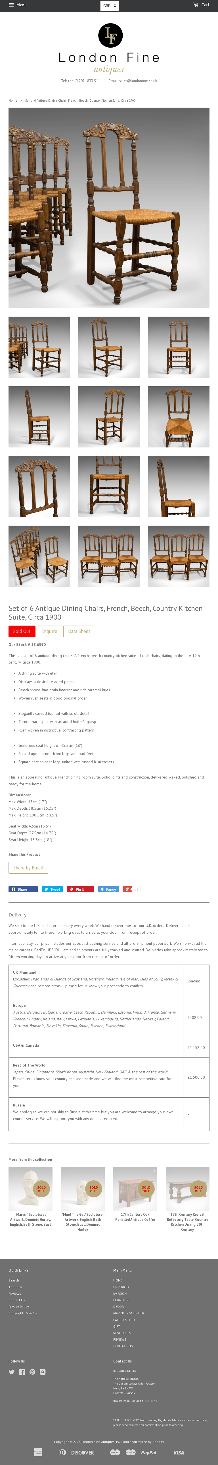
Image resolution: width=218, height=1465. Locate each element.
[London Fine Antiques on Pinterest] (32, 1373)
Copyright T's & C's (23, 1313)
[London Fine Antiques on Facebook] (22, 1373)
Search (14, 1280)
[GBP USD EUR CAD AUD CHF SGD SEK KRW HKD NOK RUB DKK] (109, 6)
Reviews (15, 1293)
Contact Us (17, 1300)
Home (13, 100)
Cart (205, 5)
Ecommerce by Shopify (147, 1442)
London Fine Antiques (98, 1442)
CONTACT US (123, 1346)
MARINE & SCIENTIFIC (129, 1313)
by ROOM (120, 1293)
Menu (21, 4)
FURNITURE (121, 1300)
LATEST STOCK (124, 1320)
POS (119, 1442)
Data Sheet (79, 631)
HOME (117, 1280)
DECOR (118, 1306)
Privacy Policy (19, 1306)
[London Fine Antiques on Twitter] (12, 1373)
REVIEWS (119, 1339)
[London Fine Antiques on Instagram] (42, 1373)
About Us (15, 1287)
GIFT (116, 1326)
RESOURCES (122, 1333)
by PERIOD (121, 1287)
